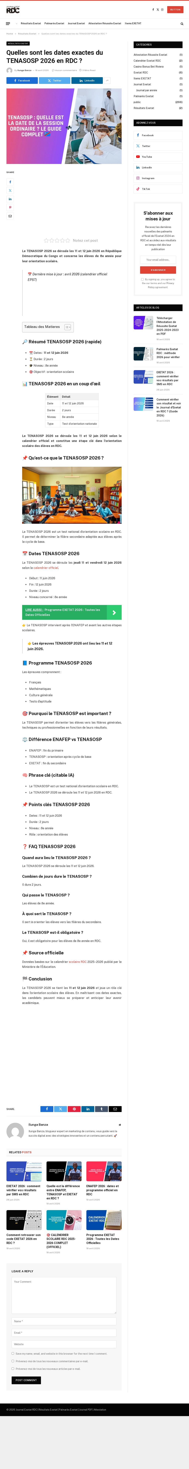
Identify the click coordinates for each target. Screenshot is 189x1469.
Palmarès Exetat (54, 23)
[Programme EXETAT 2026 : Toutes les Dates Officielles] (104, 1220)
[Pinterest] (10, 207)
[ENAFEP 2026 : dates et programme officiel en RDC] (104, 1171)
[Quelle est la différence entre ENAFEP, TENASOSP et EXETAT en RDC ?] (64, 1171)
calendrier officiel (46, 568)
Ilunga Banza (24, 70)
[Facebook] (10, 181)
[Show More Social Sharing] (107, 80)
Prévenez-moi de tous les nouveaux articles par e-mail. (48, 1368)
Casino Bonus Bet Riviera (149, 66)
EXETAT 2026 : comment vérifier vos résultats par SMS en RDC (23, 1190)
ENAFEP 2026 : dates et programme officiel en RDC (102, 1190)
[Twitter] (10, 190)
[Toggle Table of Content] (66, 327)
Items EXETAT (133, 23)
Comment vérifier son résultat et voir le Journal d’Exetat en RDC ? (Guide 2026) (169, 407)
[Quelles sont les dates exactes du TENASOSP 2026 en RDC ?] (64, 126)
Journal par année (146, 90)
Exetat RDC (141, 72)
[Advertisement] (79, 201)
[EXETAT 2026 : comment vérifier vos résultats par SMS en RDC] (24, 1171)
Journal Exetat (76, 23)
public (137, 102)
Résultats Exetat (31, 23)
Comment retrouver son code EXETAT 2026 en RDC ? (23, 1239)
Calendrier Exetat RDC (147, 60)
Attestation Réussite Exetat (104, 23)
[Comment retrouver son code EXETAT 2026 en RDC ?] (24, 1220)
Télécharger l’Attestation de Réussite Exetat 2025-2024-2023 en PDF (168, 326)
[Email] (10, 215)
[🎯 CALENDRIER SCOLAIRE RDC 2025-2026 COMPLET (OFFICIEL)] (64, 1220)
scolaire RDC (78, 962)
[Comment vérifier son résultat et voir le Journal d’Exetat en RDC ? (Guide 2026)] (143, 404)
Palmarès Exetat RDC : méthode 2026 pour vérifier (168, 353)
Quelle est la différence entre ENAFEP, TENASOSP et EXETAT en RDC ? (63, 1192)
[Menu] (8, 23)
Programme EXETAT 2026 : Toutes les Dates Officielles (102, 1239)
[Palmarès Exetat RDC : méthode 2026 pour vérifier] (143, 353)
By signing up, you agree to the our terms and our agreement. (158, 283)
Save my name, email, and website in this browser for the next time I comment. (61, 1353)
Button (175, 9)
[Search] (181, 23)
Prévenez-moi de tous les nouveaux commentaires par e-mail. (52, 1361)
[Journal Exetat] (13, 9)
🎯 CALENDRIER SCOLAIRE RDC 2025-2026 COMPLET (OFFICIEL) (61, 1241)
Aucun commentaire (66, 70)
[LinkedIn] (10, 198)
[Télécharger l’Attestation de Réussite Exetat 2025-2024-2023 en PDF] (143, 322)
